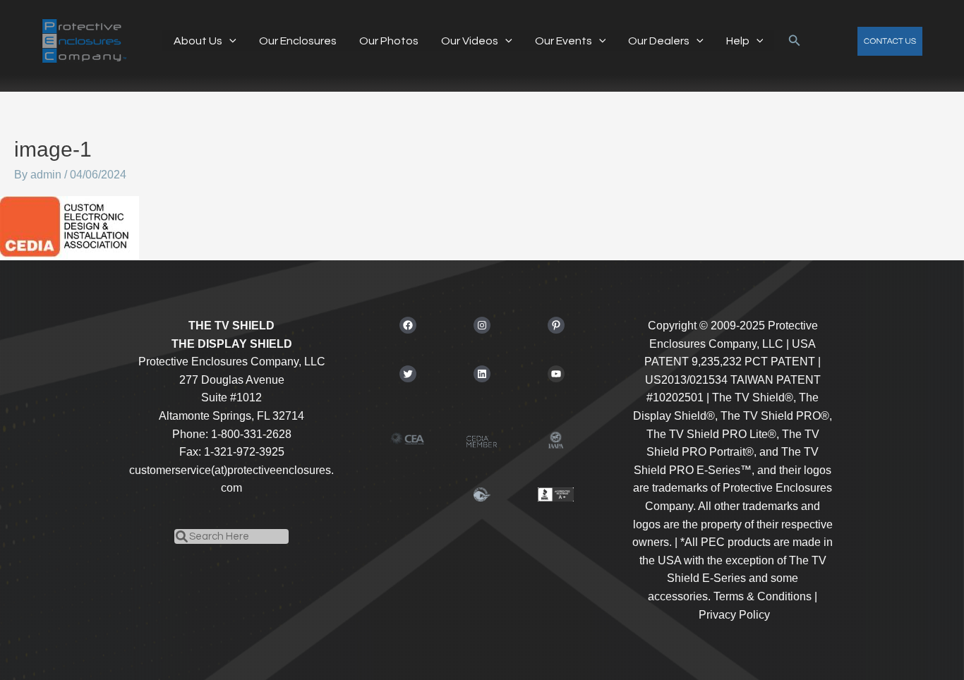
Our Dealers (658, 41)
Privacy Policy (734, 615)
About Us (198, 41)
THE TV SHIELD (231, 326)
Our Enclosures (298, 41)
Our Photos (388, 41)
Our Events (563, 41)
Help (737, 41)
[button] (229, 40)
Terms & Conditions (762, 596)
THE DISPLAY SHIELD (231, 344)
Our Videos (469, 41)
